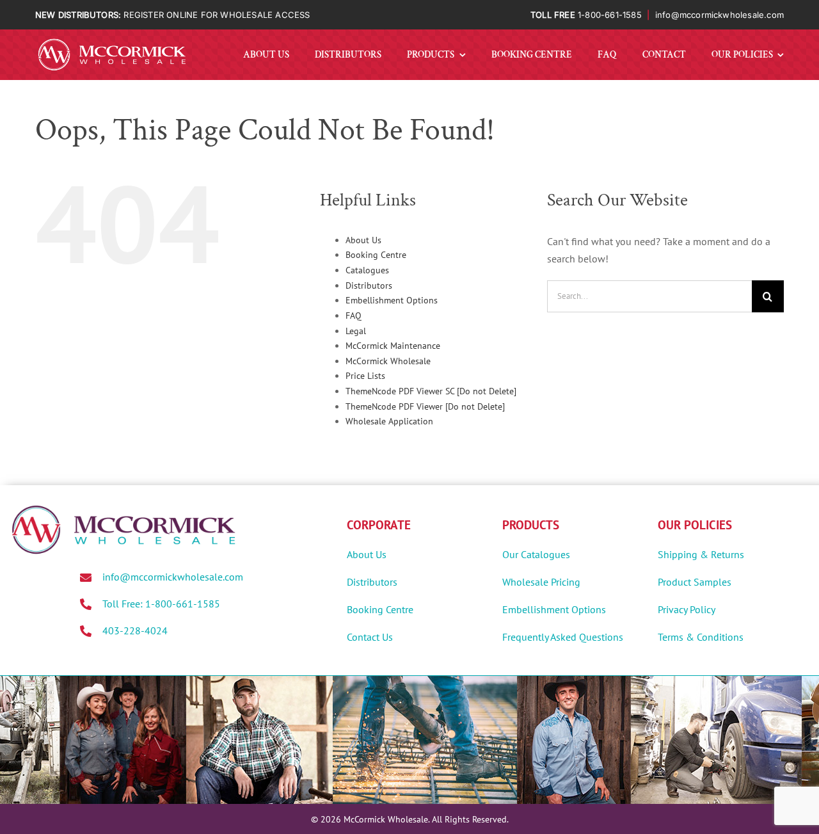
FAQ (354, 315)
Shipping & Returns (701, 554)
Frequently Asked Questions (562, 636)
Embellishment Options (392, 300)
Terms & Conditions (700, 636)
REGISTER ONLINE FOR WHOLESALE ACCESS (216, 15)
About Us (363, 240)
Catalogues (367, 270)
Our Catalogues (536, 554)
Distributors (369, 285)
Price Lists (365, 375)
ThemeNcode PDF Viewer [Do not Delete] (425, 406)
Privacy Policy (686, 609)
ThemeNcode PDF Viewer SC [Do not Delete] (431, 391)
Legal (356, 331)
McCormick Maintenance (393, 345)
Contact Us (370, 636)
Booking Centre (376, 255)
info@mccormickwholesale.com (719, 15)
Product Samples (694, 581)
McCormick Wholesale (388, 361)
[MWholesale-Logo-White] (112, 41)
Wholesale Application (389, 421)
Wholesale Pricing (541, 581)
